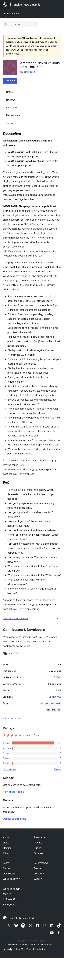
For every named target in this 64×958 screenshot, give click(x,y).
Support (10, 123)
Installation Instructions (15, 618)
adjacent (44, 704)
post (48, 710)
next (58, 704)
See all (57, 769)
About (6, 837)
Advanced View (11, 718)
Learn (6, 862)
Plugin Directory (11, 13)
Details (10, 91)
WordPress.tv (12, 878)
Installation (12, 107)
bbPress (9, 899)
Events (37, 868)
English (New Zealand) (22, 918)
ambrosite (29, 71)
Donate (39, 873)
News (6, 842)
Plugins (37, 847)
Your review (9, 769)
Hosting (7, 847)
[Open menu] (59, 4)
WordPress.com (13, 888)
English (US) (55, 697)
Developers (9, 873)
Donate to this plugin (14, 818)
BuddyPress (11, 904)
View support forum (13, 791)
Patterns (38, 853)
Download (10, 80)
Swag (38, 878)
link (52, 704)
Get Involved (40, 862)
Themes (37, 842)
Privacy (7, 853)
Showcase (39, 837)
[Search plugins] (35, 24)
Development (13, 115)
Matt (7, 893)
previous (56, 710)
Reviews (10, 99)
